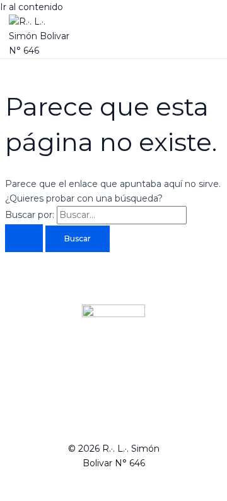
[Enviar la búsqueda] (24, 238)
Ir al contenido (31, 7)
